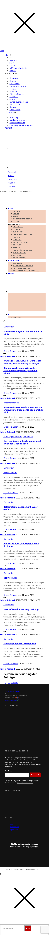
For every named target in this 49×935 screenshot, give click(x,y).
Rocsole (13, 107)
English (17, 317)
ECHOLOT (14, 96)
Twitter (11, 175)
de (3, 50)
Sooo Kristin (15, 109)
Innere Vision (10, 472)
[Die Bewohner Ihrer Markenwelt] (4, 666)
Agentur (13, 60)
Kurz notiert (8, 326)
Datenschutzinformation (25, 783)
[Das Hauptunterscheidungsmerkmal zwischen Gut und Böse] (4, 460)
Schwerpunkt (10, 578)
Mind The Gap (16, 104)
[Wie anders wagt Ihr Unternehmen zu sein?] (4, 353)
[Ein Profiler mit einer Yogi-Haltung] (4, 632)
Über (7, 55)
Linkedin (11, 186)
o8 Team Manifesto (18, 68)
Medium (11, 183)
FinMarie (13, 91)
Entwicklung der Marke (22, 436)
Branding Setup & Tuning (23, 360)
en (1, 50)
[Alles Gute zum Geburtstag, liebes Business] (4, 566)
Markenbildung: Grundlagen (26, 363)
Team (12, 65)
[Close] (24, 48)
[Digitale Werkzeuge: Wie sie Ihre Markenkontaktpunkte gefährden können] (4, 395)
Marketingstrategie (18, 120)
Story (12, 63)
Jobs (11, 824)
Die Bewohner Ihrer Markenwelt (19, 643)
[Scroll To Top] (0, 874)
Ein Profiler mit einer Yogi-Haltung (21, 609)
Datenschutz (14, 827)
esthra (12, 99)
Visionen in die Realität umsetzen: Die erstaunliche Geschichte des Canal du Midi (23, 410)
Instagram (12, 179)
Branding (14, 117)
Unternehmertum (17, 122)
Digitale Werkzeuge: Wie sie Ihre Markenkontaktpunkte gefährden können (20, 370)
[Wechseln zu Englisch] (27, 167)
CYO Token (15, 83)
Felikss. (13, 89)
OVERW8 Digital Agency (13, 691)
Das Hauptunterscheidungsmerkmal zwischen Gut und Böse (22, 442)
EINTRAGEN (35, 775)
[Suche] (4, 321)
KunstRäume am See (19, 102)
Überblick (14, 78)
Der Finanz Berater (18, 86)
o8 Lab (13, 70)
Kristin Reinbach (10, 351)
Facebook (12, 172)
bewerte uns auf (11, 700)
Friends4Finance (17, 94)
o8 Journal (9, 112)
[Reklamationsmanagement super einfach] (4, 532)
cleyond (13, 81)
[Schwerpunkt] (4, 597)
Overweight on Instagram (21, 125)
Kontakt (8, 128)
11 (9, 682)
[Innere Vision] (4, 495)
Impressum (14, 830)
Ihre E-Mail (9, 771)
